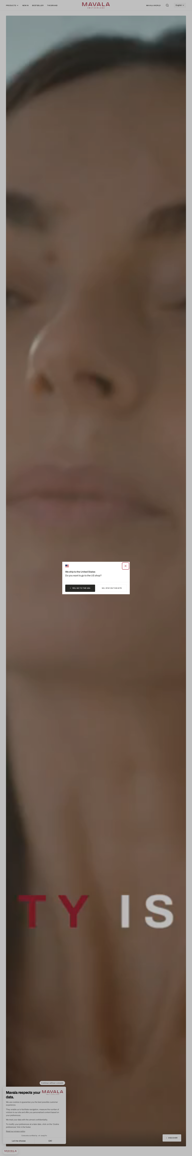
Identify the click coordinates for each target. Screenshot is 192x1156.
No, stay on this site (112, 588)
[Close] (126, 566)
